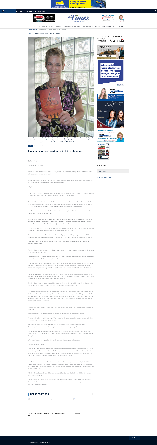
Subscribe (97, 26)
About (114, 26)
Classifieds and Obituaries (72, 26)
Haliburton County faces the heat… (38, 414)
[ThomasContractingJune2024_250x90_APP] (44, 18)
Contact (120, 26)
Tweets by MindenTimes (104, 177)
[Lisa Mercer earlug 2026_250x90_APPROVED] (113, 18)
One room (77, 413)
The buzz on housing (58, 413)
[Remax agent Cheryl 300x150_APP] (110, 94)
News (43, 26)
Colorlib (47, 442)
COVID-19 (37, 26)
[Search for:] (147, 11)
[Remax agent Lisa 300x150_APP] (110, 135)
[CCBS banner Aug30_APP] (78, 4)
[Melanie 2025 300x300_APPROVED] (110, 114)
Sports (51, 26)
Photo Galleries (106, 26)
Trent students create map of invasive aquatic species (31, 11)
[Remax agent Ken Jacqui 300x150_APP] (110, 52)
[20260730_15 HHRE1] (103, 151)
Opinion (58, 26)
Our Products (87, 26)
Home (30, 30)
